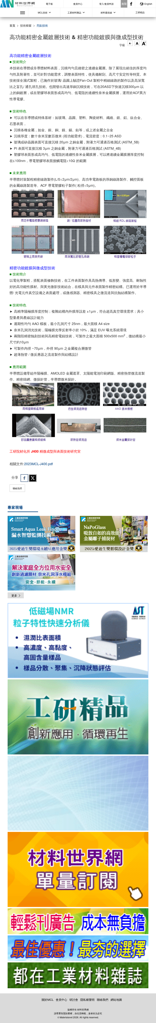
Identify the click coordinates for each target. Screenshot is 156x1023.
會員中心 (77, 3)
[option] (78, 641)
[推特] (33, 478)
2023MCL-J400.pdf (38, 463)
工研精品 (140, 12)
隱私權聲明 (87, 1000)
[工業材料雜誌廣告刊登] (78, 948)
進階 (124, 4)
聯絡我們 (17, 488)
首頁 (12, 25)
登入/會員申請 (106, 3)
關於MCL (47, 1000)
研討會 (73, 1000)
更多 (14, 595)
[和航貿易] (78, 640)
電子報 (49, 3)
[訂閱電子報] (78, 793)
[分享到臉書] (24, 478)
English (148, 3)
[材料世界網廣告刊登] (78, 921)
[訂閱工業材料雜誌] (78, 975)
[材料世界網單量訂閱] (78, 869)
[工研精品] (78, 716)
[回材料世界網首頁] (17, 4)
